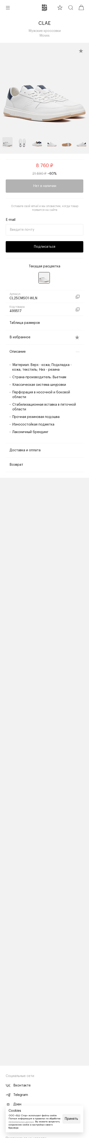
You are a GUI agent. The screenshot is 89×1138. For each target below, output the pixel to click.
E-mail (10, 220)
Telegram (20, 1095)
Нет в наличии (44, 186)
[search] (70, 7)
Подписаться (44, 246)
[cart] (81, 7)
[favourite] (60, 7)
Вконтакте (22, 1085)
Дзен (17, 1104)
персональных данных (21, 1122)
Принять (71, 1119)
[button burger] (8, 7)
